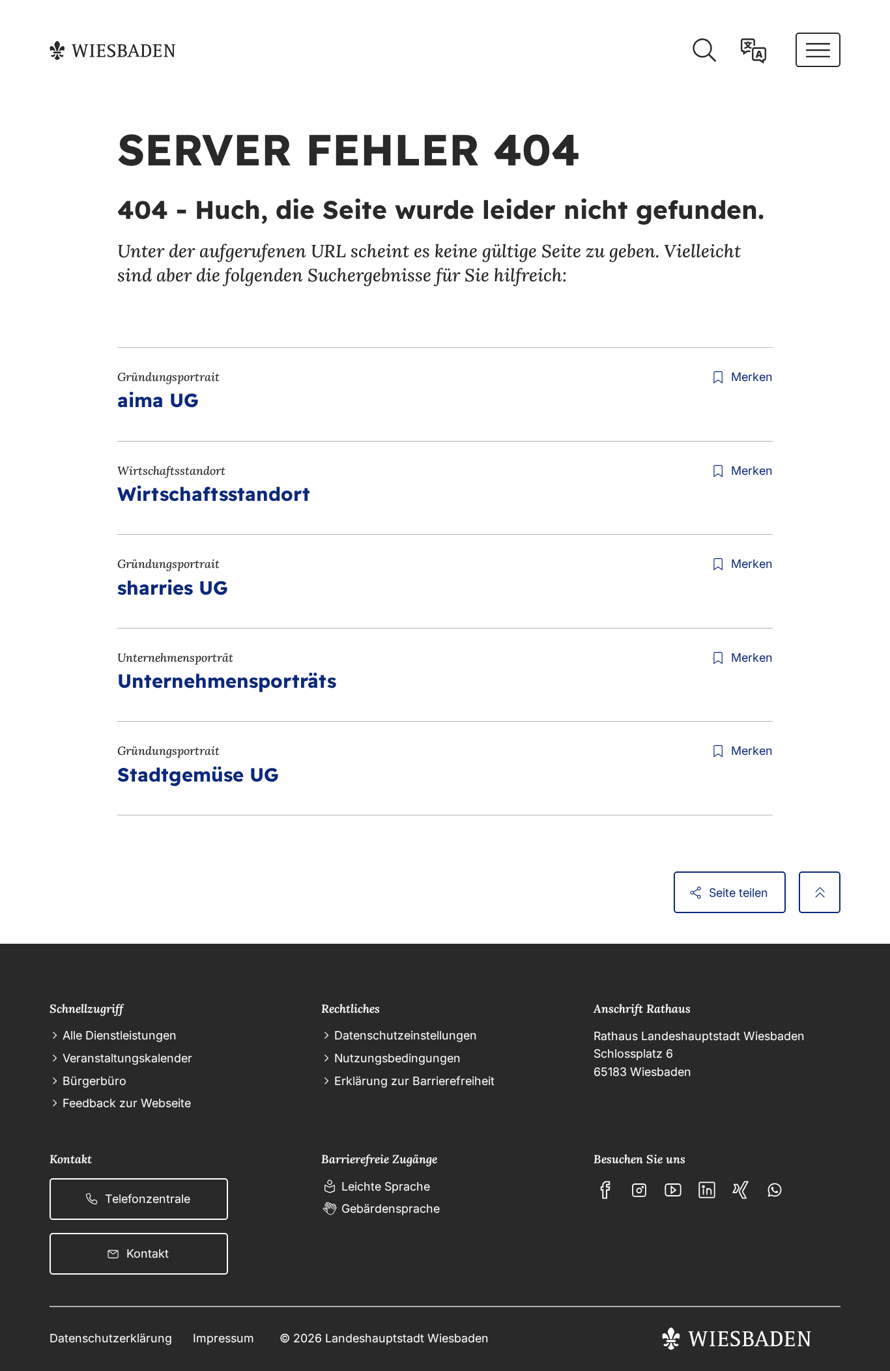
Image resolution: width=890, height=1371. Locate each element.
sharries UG (172, 587)
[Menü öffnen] (818, 50)
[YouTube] (673, 1190)
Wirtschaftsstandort (213, 493)
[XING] (741, 1190)
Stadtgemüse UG (198, 774)
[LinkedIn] (707, 1190)
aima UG (158, 400)
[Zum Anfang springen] (819, 892)
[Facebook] (605, 1190)
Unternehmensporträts (226, 680)
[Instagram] (639, 1190)
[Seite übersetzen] (753, 50)
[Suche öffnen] (704, 50)
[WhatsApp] (774, 1190)
